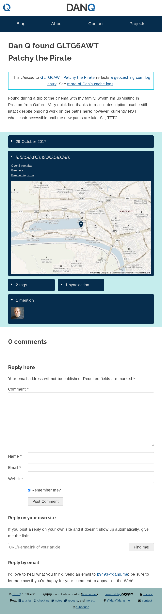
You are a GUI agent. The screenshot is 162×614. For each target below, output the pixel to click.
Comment (18, 389)
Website (15, 479)
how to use (89, 594)
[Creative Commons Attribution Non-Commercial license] (47, 594)
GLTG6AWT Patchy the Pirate (67, 77)
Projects (137, 23)
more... (90, 600)
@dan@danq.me (118, 600)
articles (26, 600)
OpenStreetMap (21, 165)
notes (58, 600)
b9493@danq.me (112, 574)
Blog (21, 23)
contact (146, 600)
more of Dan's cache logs (90, 84)
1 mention (25, 300)
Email (14, 467)
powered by (113, 594)
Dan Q (16, 594)
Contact (96, 23)
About (57, 23)
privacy (148, 594)
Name (15, 456)
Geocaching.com (22, 175)
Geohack (17, 170)
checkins (42, 600)
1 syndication (77, 285)
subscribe (82, 607)
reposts (72, 600)
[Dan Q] (17, 318)
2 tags (21, 285)
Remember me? (46, 490)
